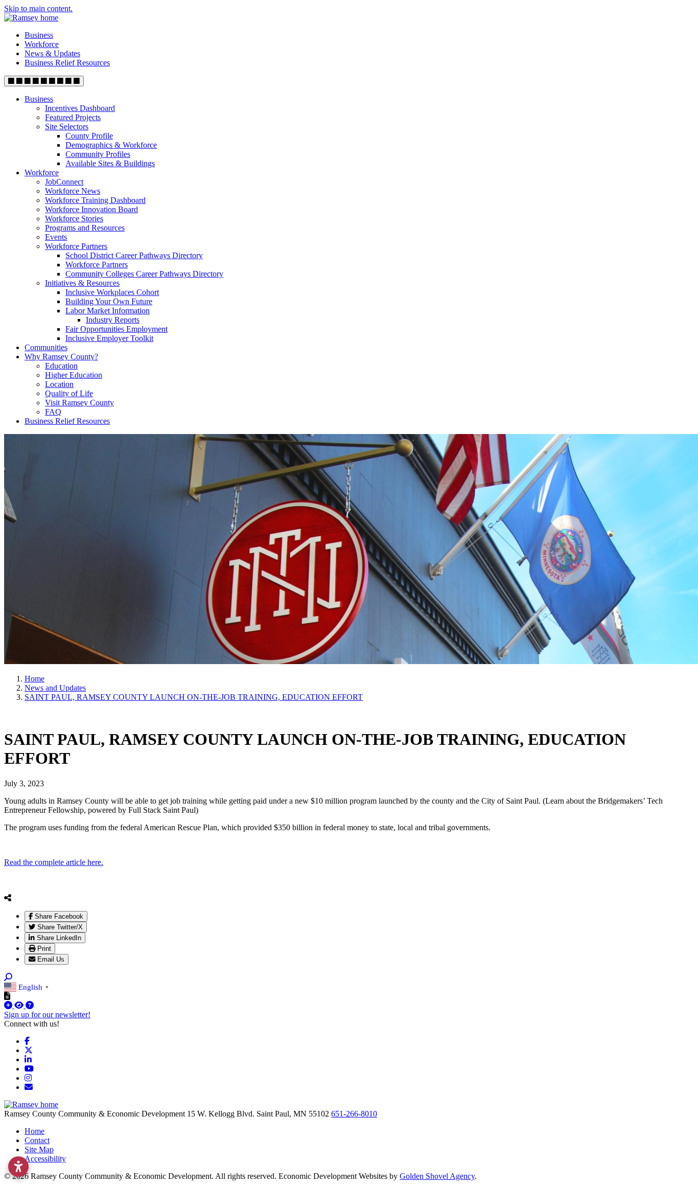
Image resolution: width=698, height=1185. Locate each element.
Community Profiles (97, 154)
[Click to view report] (20, 1005)
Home (34, 1131)
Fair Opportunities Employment (116, 329)
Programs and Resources (85, 227)
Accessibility (45, 1158)
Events (56, 237)
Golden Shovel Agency (437, 1176)
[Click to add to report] (9, 1005)
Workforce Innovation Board (91, 209)
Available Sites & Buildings (110, 163)
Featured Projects (73, 117)
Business (39, 35)
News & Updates (52, 53)
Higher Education (73, 375)
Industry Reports (112, 319)
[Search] (8, 977)
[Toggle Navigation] (44, 81)
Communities (46, 347)
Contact (37, 1140)
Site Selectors (66, 126)
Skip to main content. (38, 8)
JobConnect (64, 181)
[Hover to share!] (7, 898)
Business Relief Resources (67, 62)
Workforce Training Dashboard (95, 200)
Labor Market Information (107, 310)
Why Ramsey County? (61, 356)
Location (59, 384)
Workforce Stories (74, 218)
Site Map (39, 1149)
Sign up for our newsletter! (47, 1014)
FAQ (53, 411)
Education (61, 365)
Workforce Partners (76, 246)
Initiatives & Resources (82, 283)
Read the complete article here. (53, 862)
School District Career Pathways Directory (134, 255)
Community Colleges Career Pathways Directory (144, 273)
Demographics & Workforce (111, 145)
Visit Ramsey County (79, 402)
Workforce (42, 44)
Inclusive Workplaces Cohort (112, 292)
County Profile (89, 135)
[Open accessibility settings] (18, 1166)
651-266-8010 (354, 1113)
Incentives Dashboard (80, 108)
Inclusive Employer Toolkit (109, 338)
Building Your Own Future (108, 301)
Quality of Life (69, 393)
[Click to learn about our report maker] (30, 1005)
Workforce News (72, 191)
